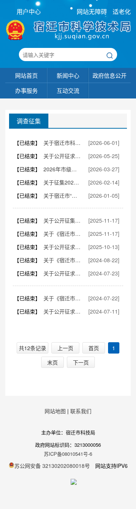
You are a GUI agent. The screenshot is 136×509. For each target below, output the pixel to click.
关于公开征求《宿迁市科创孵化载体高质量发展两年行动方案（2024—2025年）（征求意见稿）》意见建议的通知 (62, 311)
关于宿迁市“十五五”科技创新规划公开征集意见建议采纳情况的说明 (62, 195)
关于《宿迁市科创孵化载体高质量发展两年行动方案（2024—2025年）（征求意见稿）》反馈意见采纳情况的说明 (62, 298)
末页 (52, 362)
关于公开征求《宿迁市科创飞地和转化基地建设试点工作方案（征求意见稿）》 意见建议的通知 (62, 156)
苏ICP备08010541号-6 (68, 453)
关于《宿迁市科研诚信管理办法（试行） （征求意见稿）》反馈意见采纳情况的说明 (62, 233)
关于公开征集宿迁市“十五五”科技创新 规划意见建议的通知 (62, 220)
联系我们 (80, 411)
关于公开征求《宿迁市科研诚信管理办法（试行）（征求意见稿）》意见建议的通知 (62, 247)
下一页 (81, 362)
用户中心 (29, 11)
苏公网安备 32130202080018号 (52, 465)
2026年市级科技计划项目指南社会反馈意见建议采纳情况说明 (62, 169)
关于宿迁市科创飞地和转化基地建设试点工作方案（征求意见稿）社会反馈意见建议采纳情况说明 (62, 142)
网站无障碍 (92, 11)
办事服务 (26, 90)
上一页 (65, 348)
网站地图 (55, 411)
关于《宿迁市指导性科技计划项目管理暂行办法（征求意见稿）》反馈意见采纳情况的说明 (62, 260)
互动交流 (68, 90)
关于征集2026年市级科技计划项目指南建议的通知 (62, 182)
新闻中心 (68, 75)
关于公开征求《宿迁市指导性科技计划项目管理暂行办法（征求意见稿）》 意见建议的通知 (62, 273)
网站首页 (26, 75)
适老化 (122, 11)
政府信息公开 (110, 75)
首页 (93, 348)
